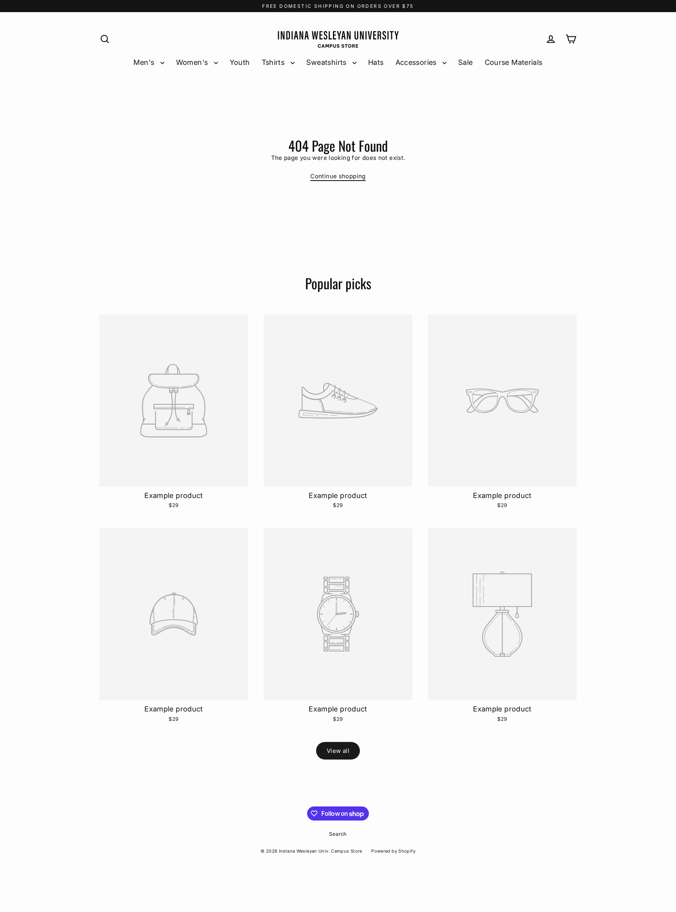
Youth (240, 62)
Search (338, 834)
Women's (193, 62)
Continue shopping (337, 176)
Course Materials (514, 62)
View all (338, 750)
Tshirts (274, 62)
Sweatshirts (327, 62)
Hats (376, 62)
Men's (144, 62)
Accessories (417, 62)
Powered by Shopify (393, 851)
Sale (465, 62)
